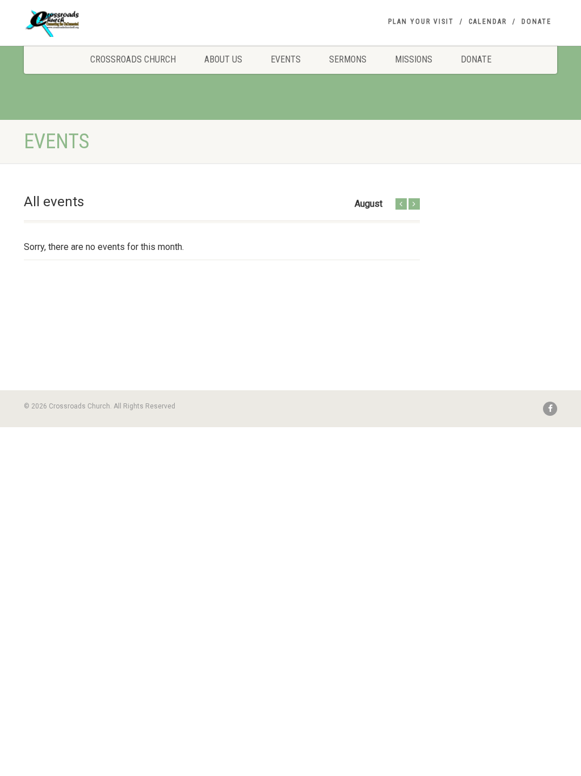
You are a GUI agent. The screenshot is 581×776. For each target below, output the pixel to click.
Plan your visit (421, 22)
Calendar (488, 22)
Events (286, 59)
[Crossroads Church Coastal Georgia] (107, 25)
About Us (223, 59)
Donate (536, 22)
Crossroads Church (133, 59)
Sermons (348, 59)
